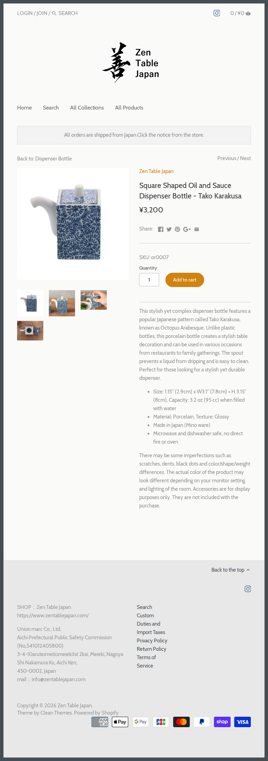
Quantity (148, 268)
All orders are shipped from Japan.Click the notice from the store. (134, 135)
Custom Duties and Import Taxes (151, 623)
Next (245, 158)
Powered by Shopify (96, 713)
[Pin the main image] (177, 228)
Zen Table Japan (156, 171)
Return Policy (151, 649)
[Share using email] (196, 228)
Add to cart (184, 280)
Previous (226, 158)
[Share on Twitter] (169, 228)
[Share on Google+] (187, 228)
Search (144, 607)
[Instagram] (217, 13)
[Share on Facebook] (160, 228)
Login (25, 13)
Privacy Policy (152, 641)
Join (42, 13)
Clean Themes (56, 713)
